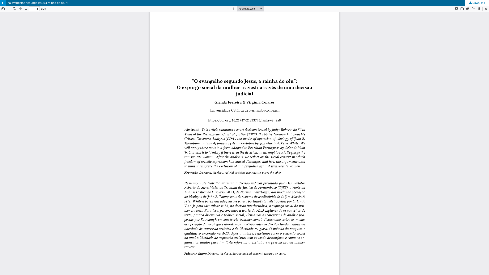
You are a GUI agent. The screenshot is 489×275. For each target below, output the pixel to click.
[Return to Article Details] (3, 3)
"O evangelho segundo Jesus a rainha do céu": (38, 3)
